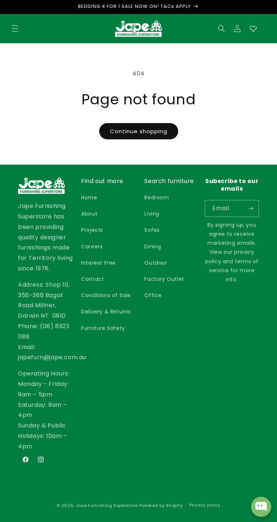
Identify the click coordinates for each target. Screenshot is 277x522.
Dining (152, 246)
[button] (15, 28)
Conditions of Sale (106, 295)
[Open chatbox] (261, 507)
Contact (92, 279)
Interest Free (98, 262)
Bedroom (156, 197)
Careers (91, 246)
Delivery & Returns (106, 311)
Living (151, 213)
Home (89, 197)
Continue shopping (138, 131)
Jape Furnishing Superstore (107, 505)
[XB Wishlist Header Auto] (253, 28)
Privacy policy (204, 505)
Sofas (151, 230)
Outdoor (155, 262)
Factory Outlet (164, 279)
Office (153, 295)
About (89, 213)
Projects (92, 230)
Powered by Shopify (161, 505)
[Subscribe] (251, 208)
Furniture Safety (103, 328)
